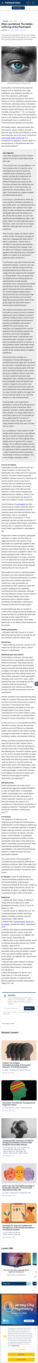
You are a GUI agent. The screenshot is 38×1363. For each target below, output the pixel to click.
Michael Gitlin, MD (24, 1070)
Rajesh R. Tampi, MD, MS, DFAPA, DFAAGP (15, 1153)
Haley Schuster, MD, (9, 1151)
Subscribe (28, 1008)
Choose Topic (17, 8)
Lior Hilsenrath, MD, (10, 1147)
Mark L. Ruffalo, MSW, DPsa (24, 1108)
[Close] (35, 1328)
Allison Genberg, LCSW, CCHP (12, 1234)
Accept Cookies (21, 1359)
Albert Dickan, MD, (19, 1149)
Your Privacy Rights (21, 1349)
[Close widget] (34, 1296)
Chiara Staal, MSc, (10, 1108)
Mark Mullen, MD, (21, 1151)
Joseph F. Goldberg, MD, (12, 1070)
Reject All (21, 1354)
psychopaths (20, 504)
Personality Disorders (8, 1023)
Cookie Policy (15, 1345)
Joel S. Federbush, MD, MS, (12, 1232)
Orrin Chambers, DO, (23, 1147)
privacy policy (6, 1013)
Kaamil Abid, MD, (8, 1149)
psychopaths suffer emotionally (12, 138)
